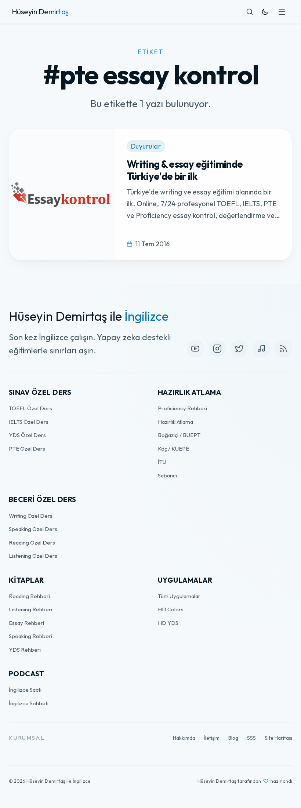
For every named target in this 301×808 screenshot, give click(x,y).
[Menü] (282, 11)
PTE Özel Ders (27, 448)
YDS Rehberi (25, 649)
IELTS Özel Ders (28, 421)
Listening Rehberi (30, 609)
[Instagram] (217, 348)
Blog (233, 738)
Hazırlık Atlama (175, 421)
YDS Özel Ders (27, 435)
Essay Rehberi (26, 622)
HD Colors (171, 609)
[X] (239, 348)
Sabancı (167, 475)
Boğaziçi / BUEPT (179, 435)
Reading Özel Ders (32, 542)
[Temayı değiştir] (265, 11)
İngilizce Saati (25, 689)
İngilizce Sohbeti (28, 703)
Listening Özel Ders (33, 555)
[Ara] (249, 11)
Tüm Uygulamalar (179, 596)
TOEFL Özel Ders (30, 408)
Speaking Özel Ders (33, 528)
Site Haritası (278, 738)
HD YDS (168, 622)
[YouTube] (195, 348)
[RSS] (283, 348)
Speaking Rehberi (30, 636)
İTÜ (162, 461)
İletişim (212, 738)
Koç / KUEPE (173, 448)
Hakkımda (184, 738)
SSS (251, 738)
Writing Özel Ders (30, 515)
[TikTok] (261, 348)
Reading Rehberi (29, 596)
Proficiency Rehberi (182, 408)
